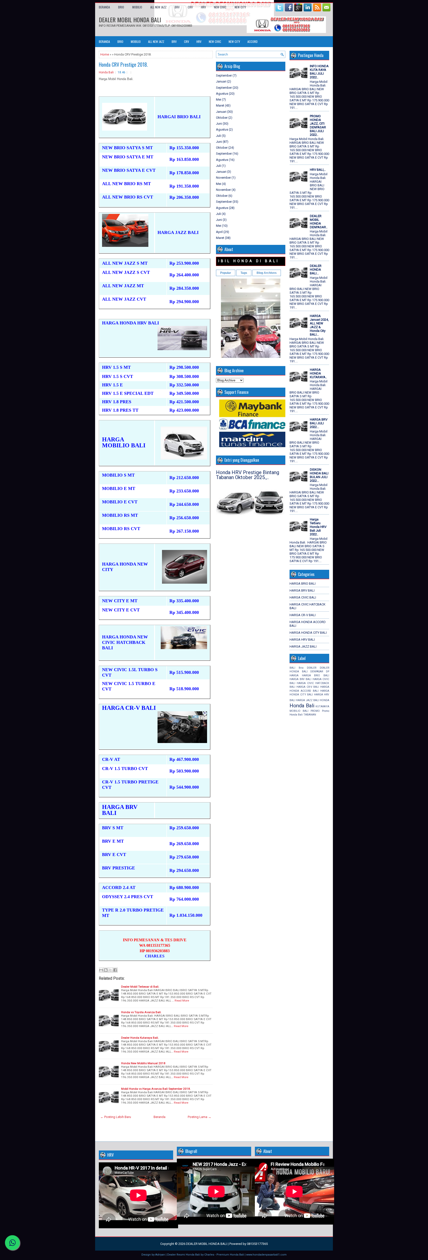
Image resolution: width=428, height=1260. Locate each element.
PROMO (315, 711)
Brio (301, 667)
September (224, 75)
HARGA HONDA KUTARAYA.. (318, 373)
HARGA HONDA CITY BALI (308, 632)
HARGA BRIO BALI (303, 583)
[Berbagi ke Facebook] (115, 970)
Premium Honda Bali (230, 1254)
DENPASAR (316, 671)
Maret (220, 105)
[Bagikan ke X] (110, 970)
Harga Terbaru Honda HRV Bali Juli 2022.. (318, 526)
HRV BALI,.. (318, 170)
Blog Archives (267, 273)
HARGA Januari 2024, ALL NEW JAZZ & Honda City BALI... (319, 325)
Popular (225, 273)
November (223, 177)
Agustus (222, 93)
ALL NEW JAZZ (158, 7)
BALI (292, 667)
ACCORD (252, 41)
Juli (218, 136)
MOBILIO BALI (299, 711)
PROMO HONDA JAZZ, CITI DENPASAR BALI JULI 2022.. (318, 125)
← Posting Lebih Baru (115, 1117)
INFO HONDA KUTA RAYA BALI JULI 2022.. (319, 71)
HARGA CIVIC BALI (303, 597)
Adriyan (160, 1254)
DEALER (311, 667)
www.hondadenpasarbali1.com (266, 1254)
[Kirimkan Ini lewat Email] (101, 970)
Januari (221, 81)
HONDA (324, 700)
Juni (219, 123)
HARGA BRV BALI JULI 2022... (318, 423)
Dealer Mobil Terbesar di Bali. (140, 986)
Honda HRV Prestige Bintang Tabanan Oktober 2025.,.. (247, 474)
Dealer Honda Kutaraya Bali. (140, 1037)
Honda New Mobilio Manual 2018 (143, 1063)
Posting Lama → (199, 1117)
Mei (218, 99)
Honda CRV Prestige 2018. (123, 64)
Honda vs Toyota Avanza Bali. (141, 1012)
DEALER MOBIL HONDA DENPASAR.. (318, 221)
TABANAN (309, 714)
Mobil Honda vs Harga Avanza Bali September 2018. (156, 1088)
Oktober (222, 117)
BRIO (121, 7)
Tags (244, 273)
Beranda (104, 7)
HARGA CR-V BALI (303, 615)
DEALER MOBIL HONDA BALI (130, 19)
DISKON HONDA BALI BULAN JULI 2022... (319, 475)
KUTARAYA (322, 706)
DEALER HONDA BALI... (315, 269)
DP (327, 671)
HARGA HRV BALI (302, 639)
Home (104, 54)
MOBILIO (137, 7)
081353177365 (257, 1244)
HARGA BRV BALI (302, 590)
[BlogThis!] (105, 970)
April (219, 232)
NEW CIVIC (220, 7)
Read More (182, 1000)
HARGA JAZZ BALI (303, 646)
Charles (209, 1254)
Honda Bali (106, 72)
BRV (177, 7)
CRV (190, 7)
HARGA (294, 675)
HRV (203, 7)
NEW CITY (240, 7)
